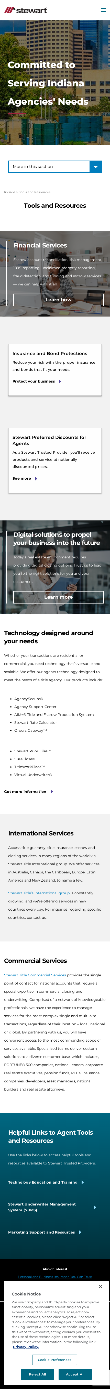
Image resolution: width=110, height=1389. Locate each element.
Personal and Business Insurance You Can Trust (55, 1277)
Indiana (10, 192)
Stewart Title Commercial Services (35, 975)
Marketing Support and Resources (41, 1232)
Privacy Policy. (26, 1347)
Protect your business (34, 381)
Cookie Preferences (54, 1360)
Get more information (25, 791)
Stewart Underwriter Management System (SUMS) (42, 1207)
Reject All (37, 1374)
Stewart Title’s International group (39, 893)
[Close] (100, 1286)
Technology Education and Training (43, 1182)
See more (22, 478)
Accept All (75, 1374)
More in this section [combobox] (33, 166)
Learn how (59, 300)
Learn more (58, 597)
